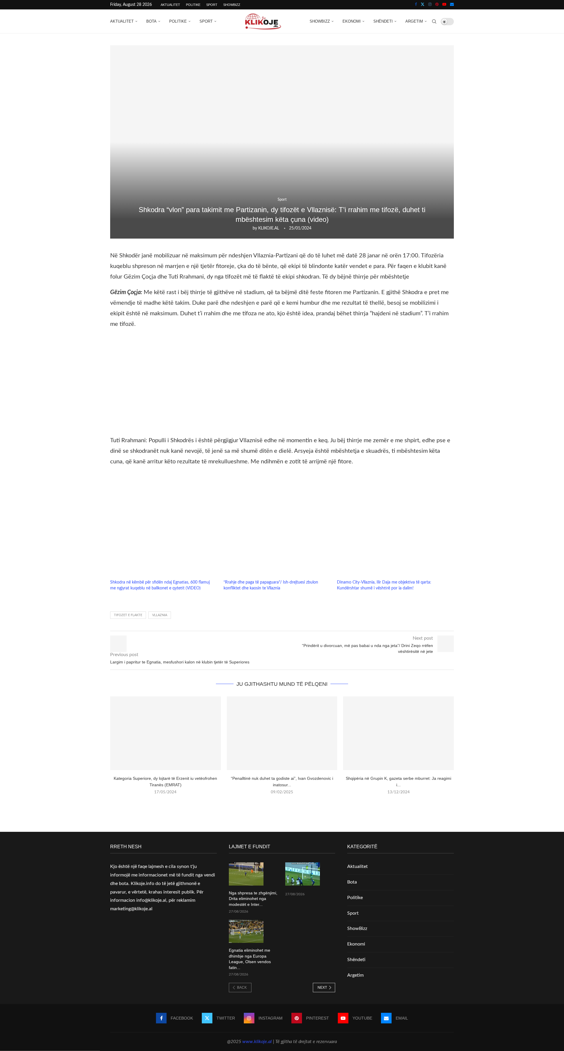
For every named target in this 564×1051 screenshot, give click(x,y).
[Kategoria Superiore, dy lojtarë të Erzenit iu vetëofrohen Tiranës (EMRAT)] (165, 733)
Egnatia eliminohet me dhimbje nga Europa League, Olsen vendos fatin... (250, 959)
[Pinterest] (437, 4)
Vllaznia (159, 615)
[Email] (452, 4)
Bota (151, 21)
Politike (193, 4)
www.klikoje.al (257, 1041)
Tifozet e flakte (128, 615)
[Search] (434, 21)
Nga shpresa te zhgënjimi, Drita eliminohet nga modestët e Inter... (253, 899)
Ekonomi (352, 21)
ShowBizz (231, 4)
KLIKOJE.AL (268, 228)
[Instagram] (430, 4)
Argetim (414, 21)
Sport (211, 4)
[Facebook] (416, 4)
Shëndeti (383, 21)
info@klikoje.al (151, 900)
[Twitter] (422, 4)
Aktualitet (170, 4)
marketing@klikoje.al (131, 908)
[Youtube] (444, 4)
